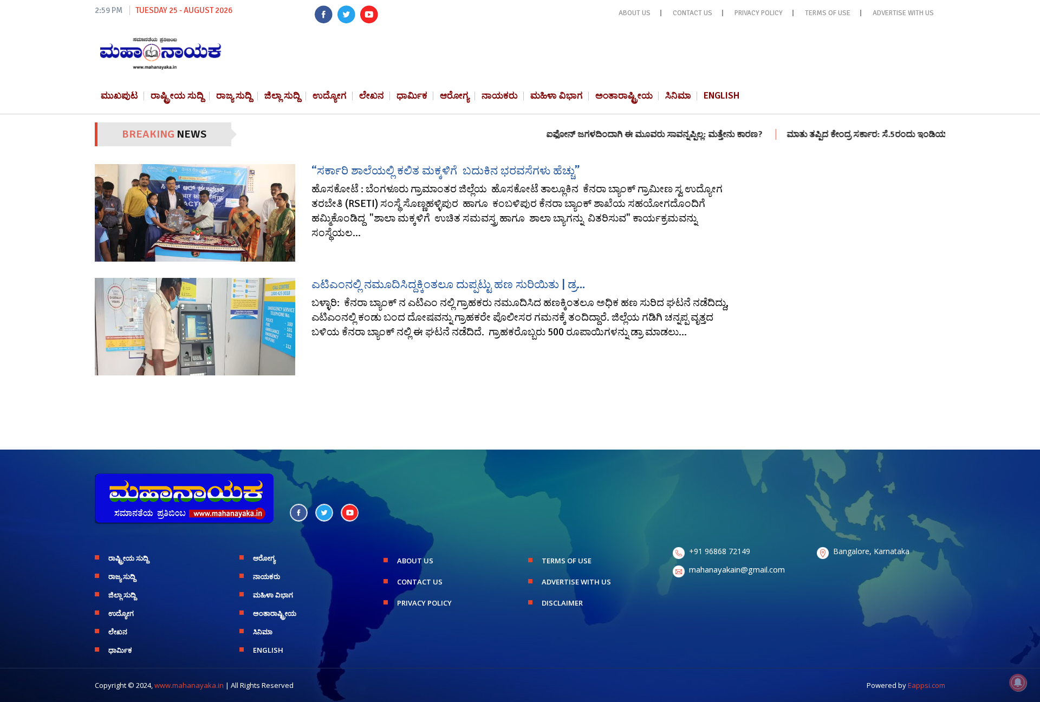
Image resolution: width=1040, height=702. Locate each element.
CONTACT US (692, 13)
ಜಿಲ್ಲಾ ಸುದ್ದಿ (282, 95)
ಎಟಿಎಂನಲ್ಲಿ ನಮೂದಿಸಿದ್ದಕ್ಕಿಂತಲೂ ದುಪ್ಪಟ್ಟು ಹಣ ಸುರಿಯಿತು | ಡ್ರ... (448, 284)
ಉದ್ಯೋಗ (330, 95)
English (721, 95)
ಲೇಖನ (371, 95)
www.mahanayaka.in (189, 685)
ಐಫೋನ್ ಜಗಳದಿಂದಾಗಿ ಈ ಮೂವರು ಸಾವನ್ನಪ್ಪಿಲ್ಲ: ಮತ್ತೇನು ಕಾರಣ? (632, 134)
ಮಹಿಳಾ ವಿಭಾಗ (556, 95)
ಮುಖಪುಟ (119, 95)
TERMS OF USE (827, 13)
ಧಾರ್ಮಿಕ (411, 95)
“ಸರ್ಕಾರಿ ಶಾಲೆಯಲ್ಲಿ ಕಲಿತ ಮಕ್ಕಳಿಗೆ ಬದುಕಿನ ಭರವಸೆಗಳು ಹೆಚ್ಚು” (445, 171)
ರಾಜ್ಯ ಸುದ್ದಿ (234, 95)
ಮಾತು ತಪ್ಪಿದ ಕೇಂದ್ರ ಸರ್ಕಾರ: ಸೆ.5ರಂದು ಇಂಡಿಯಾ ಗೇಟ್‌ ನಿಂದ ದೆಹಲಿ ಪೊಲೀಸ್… (895, 134)
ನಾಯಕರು (500, 95)
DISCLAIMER (562, 603)
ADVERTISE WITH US (903, 13)
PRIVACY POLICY (758, 13)
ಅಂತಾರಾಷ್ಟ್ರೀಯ (624, 95)
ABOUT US (635, 13)
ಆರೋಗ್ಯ (454, 95)
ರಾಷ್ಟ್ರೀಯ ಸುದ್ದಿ (177, 95)
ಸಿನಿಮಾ (678, 95)
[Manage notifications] (1017, 682)
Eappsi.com (926, 685)
